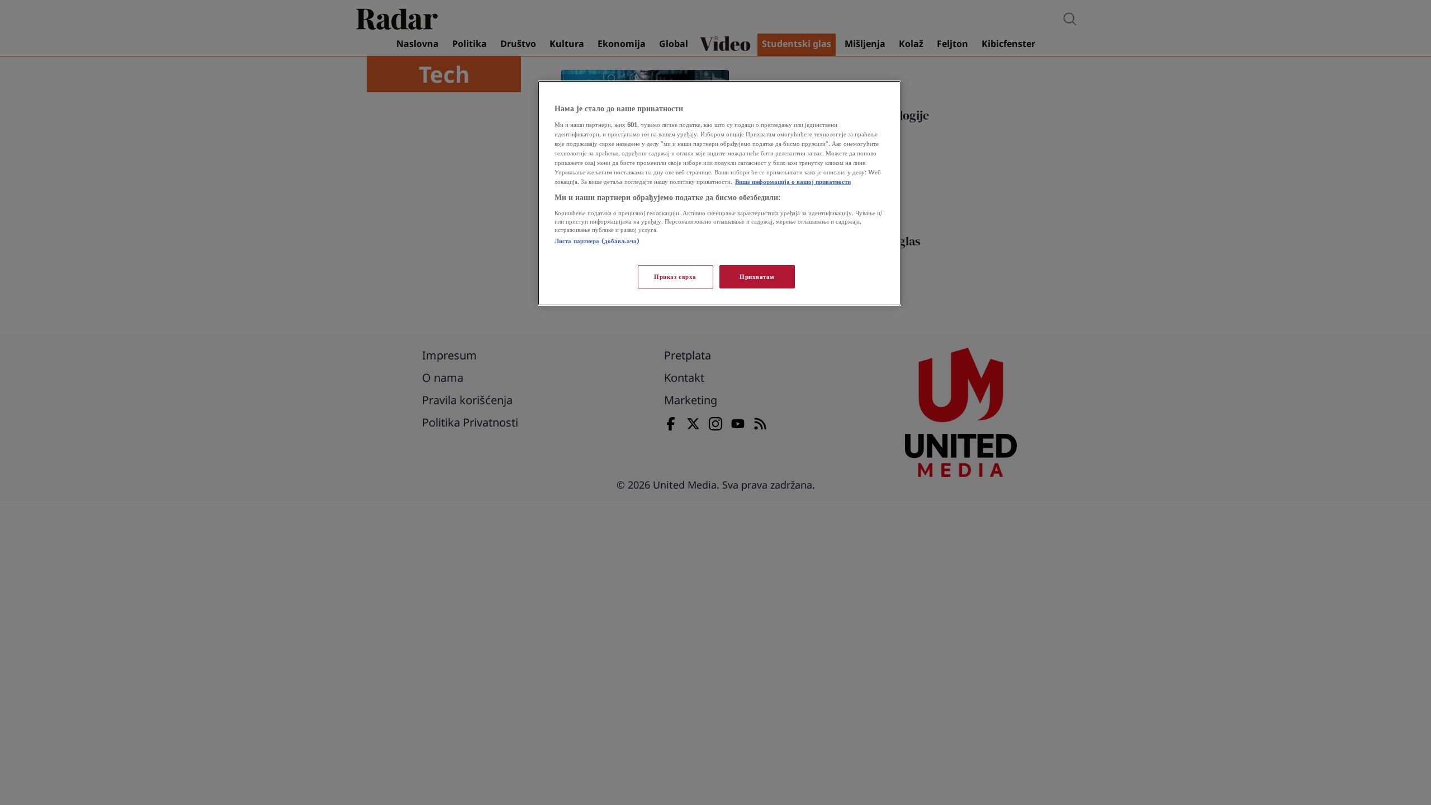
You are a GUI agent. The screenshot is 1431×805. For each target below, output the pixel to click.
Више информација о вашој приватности (793, 181)
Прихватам (757, 276)
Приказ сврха (675, 276)
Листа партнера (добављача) (597, 240)
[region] (719, 193)
